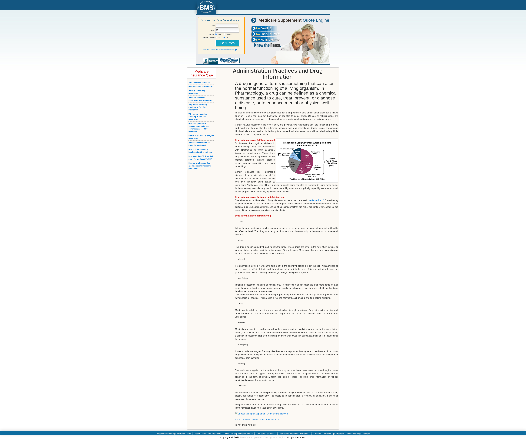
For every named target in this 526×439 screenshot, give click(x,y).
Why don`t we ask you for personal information (218, 49)
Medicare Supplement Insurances (294, 433)
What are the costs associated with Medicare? (200, 98)
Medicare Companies (266, 433)
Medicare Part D (316, 200)
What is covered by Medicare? (196, 92)
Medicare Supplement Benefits (239, 433)
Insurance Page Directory (358, 433)
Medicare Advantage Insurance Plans (174, 433)
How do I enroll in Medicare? (200, 86)
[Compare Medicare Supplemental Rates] (206, 7)
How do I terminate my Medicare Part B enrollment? (200, 150)
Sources (317, 433)
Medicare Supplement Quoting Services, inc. (263, 437)
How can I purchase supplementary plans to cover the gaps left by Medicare (198, 127)
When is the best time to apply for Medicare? (199, 143)
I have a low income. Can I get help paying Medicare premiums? (199, 165)
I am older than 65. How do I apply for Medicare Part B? (200, 157)
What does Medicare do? (199, 82)
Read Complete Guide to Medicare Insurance (257, 419)
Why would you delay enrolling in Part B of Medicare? (197, 107)
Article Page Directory (334, 433)
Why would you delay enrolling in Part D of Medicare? (197, 116)
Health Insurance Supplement (208, 433)
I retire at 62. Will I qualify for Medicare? (201, 137)
